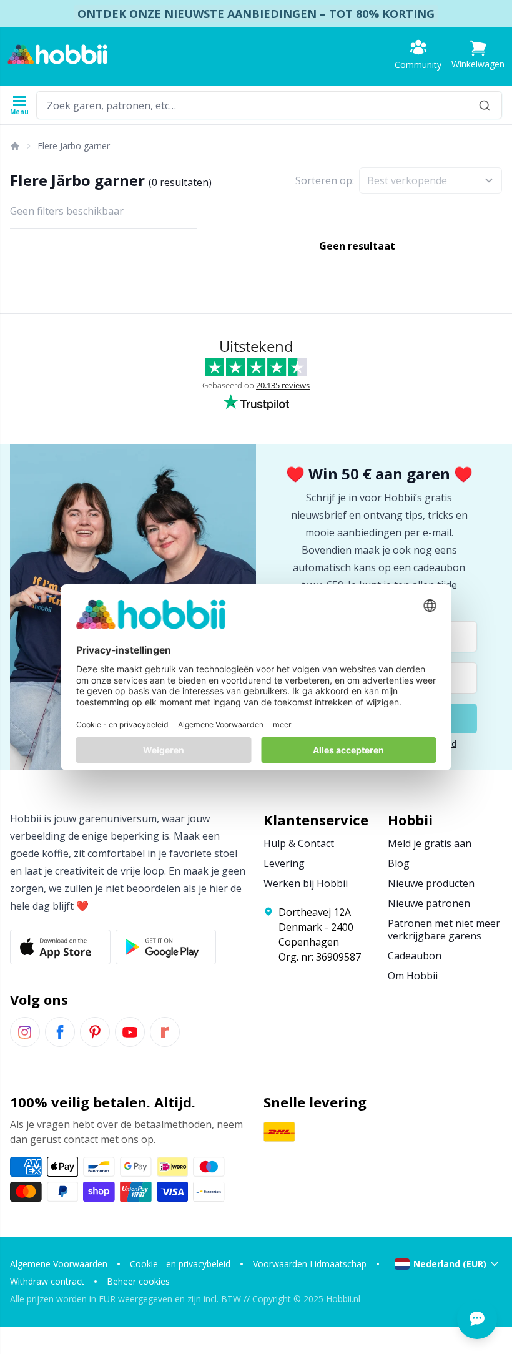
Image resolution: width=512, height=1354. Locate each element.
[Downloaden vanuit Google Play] (166, 947)
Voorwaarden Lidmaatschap (310, 1264)
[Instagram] (25, 1032)
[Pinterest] (95, 1032)
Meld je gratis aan (429, 843)
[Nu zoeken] (484, 105)
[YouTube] (130, 1032)
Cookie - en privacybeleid (180, 1264)
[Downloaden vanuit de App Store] (60, 947)
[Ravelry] (165, 1032)
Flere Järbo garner (73, 146)
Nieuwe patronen (429, 903)
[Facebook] (60, 1032)
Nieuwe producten (431, 883)
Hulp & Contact (298, 843)
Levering (284, 863)
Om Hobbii (413, 976)
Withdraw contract (47, 1281)
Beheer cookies (138, 1281)
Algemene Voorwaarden (58, 1264)
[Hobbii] (57, 54)
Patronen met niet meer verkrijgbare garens (444, 929)
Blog (399, 863)
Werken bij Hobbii (305, 883)
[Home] (14, 146)
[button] (478, 55)
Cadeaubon (414, 956)
